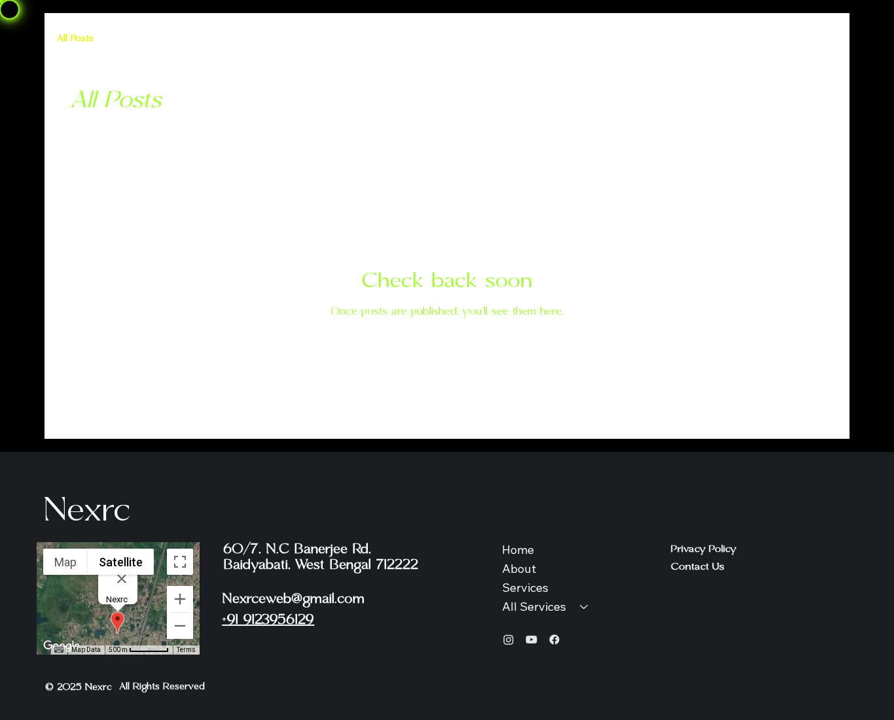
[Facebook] (554, 639)
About (519, 568)
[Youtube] (531, 639)
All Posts (76, 38)
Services (525, 587)
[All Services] (584, 607)
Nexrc (86, 511)
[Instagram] (508, 639)
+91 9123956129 (268, 619)
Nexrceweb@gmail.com (293, 599)
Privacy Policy (703, 549)
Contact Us (697, 566)
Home (518, 549)
